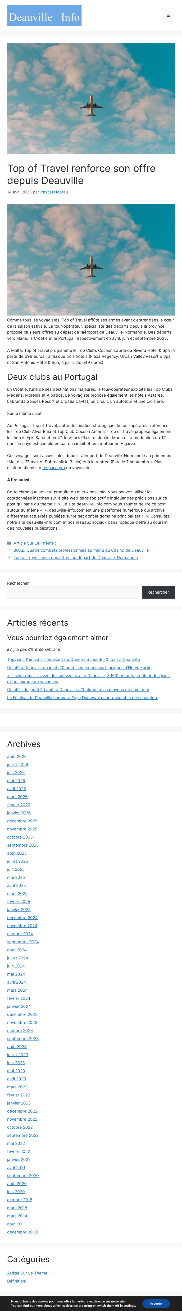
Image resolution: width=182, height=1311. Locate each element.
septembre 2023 (23, 1038)
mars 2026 (17, 796)
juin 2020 (16, 1191)
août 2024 (17, 950)
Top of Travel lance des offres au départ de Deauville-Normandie (76, 557)
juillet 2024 (17, 958)
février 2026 (18, 804)
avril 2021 (16, 1167)
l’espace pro (53, 467)
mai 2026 (16, 780)
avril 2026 (16, 788)
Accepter (156, 1303)
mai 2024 (16, 974)
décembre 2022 (22, 1111)
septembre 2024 (23, 942)
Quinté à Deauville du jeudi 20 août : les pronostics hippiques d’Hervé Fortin (79, 667)
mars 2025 (17, 893)
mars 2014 (17, 1216)
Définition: (16, 1281)
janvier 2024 (19, 1006)
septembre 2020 (23, 1175)
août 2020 (17, 1183)
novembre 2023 (22, 1022)
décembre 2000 (22, 1232)
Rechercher (18, 583)
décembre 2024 (22, 917)
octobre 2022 (20, 1127)
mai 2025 (16, 877)
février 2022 (18, 1151)
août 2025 (17, 853)
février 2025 (18, 901)
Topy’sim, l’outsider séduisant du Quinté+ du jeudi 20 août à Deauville (73, 659)
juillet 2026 (17, 764)
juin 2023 (16, 1062)
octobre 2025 (20, 837)
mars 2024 (17, 990)
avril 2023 (16, 1079)
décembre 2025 (22, 821)
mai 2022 (16, 1143)
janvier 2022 (19, 1159)
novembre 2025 (22, 829)
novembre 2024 (22, 925)
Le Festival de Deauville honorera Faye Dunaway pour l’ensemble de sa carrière (82, 697)
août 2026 (17, 756)
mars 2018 (17, 1208)
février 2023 (18, 1095)
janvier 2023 (19, 1103)
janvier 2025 (19, 909)
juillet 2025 (17, 861)
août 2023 (17, 1046)
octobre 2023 (20, 1030)
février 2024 (18, 998)
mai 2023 (16, 1070)
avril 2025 (16, 885)
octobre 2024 (20, 933)
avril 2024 (16, 982)
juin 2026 (16, 772)
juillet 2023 (17, 1054)
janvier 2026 (19, 813)
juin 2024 (16, 966)
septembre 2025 (23, 845)
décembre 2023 (22, 1014)
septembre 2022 (23, 1135)
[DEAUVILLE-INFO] (44, 15)
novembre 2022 (22, 1119)
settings (129, 1306)
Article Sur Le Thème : (35, 543)
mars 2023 (17, 1087)
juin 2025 (16, 869)
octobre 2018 (19, 1199)
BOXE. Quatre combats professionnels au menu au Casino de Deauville (81, 550)
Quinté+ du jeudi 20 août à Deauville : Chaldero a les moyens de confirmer (78, 689)
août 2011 (16, 1224)
